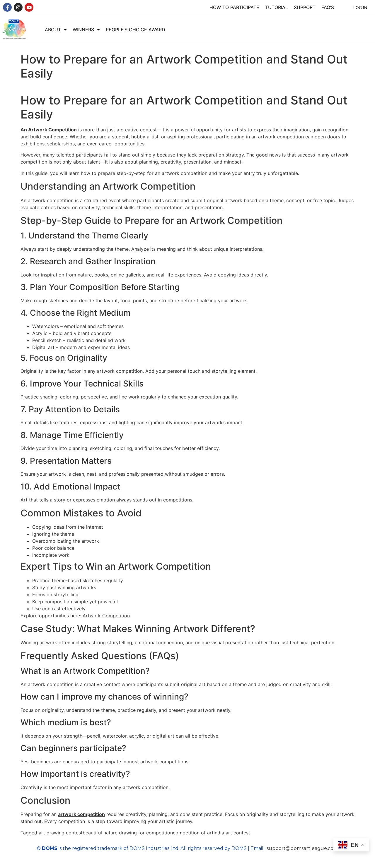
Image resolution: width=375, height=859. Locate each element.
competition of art (193, 833)
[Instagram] (18, 7)
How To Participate (234, 7)
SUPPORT (305, 7)
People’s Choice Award (135, 29)
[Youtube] (29, 7)
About (53, 29)
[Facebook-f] (7, 7)
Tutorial (276, 7)
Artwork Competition (106, 616)
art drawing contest (61, 833)
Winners (83, 29)
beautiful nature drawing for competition (128, 833)
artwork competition (81, 814)
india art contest (232, 833)
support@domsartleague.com (302, 848)
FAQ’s (327, 7)
